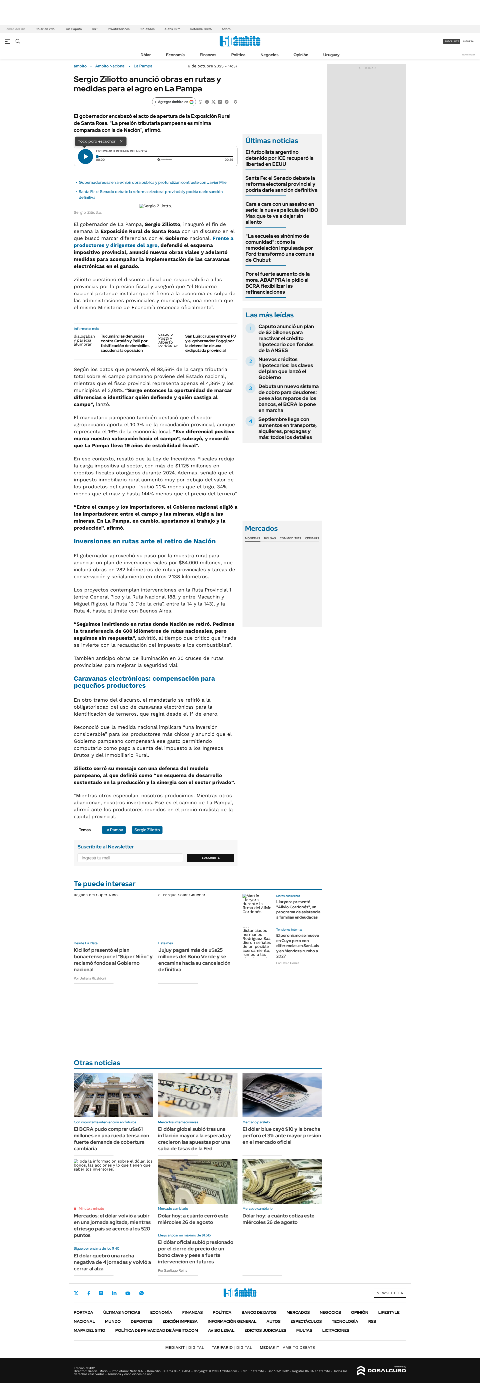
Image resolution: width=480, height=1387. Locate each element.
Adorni (226, 29)
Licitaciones (335, 1330)
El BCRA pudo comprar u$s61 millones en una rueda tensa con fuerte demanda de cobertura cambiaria (111, 1139)
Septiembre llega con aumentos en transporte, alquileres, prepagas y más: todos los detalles (287, 428)
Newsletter (468, 54)
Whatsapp (141, 1293)
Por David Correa (287, 963)
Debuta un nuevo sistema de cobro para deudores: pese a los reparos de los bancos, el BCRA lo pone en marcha (288, 398)
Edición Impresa (180, 1321)
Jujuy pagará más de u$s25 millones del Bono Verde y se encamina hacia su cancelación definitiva (194, 960)
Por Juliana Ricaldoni (90, 978)
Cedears (312, 538)
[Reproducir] (85, 156)
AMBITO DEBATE (287, 1347)
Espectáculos (306, 1321)
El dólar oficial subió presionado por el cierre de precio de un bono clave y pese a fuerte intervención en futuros (195, 1252)
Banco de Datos (259, 1312)
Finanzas (208, 54)
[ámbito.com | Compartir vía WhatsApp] (200, 101)
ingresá (468, 41)
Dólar (145, 54)
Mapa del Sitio (89, 1330)
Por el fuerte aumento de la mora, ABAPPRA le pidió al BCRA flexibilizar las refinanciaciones (278, 283)
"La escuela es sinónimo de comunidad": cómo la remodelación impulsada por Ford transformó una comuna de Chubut (280, 248)
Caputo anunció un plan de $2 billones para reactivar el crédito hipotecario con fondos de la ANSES (286, 338)
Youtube (127, 1293)
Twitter (76, 1293)
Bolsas (270, 538)
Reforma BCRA (201, 29)
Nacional (84, 1321)
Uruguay (331, 54)
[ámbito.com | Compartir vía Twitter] (214, 101)
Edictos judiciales (265, 1330)
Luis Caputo (73, 29)
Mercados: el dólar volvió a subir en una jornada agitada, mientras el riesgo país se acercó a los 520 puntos (112, 1225)
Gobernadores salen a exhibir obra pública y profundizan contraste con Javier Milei (153, 182)
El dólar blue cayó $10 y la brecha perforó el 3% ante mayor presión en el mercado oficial (281, 1135)
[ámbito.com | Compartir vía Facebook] (207, 101)
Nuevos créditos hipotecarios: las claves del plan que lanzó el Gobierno (285, 368)
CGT (95, 29)
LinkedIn (114, 1293)
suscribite (451, 41)
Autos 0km (172, 29)
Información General (232, 1321)
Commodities (290, 538)
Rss (372, 1321)
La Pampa (143, 66)
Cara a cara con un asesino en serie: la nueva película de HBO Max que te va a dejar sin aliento (282, 213)
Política (238, 54)
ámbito (80, 66)
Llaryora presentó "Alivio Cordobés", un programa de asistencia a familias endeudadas (298, 909)
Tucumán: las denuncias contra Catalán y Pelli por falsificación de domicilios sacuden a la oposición (125, 343)
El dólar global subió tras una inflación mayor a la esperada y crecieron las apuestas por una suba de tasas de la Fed (194, 1139)
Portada (83, 1312)
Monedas (252, 538)
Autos (273, 1321)
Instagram (101, 1293)
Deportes (141, 1321)
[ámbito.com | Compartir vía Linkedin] (220, 101)
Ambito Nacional (110, 66)
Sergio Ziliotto (147, 829)
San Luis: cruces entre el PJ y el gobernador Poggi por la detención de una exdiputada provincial (210, 343)
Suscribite (211, 857)
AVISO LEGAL (221, 1330)
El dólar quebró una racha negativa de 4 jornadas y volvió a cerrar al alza (112, 1262)
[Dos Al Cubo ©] (381, 1371)
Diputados (147, 29)
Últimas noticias (121, 1312)
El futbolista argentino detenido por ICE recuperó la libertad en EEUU (280, 158)
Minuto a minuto (91, 1208)
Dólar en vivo (45, 29)
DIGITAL (184, 1347)
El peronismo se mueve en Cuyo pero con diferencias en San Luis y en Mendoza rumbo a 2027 (297, 946)
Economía (175, 54)
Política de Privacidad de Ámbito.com (156, 1330)
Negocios (269, 54)
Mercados (298, 1312)
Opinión (301, 54)
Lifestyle (389, 1312)
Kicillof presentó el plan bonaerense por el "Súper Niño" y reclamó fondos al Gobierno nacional (113, 960)
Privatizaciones (119, 29)
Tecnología (345, 1321)
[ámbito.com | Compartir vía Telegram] (226, 101)
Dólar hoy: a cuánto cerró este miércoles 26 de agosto (193, 1218)
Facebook (89, 1293)
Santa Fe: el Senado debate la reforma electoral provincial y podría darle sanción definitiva (282, 184)
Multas (304, 1330)
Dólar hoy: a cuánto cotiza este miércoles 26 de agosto (278, 1218)
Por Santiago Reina (172, 1270)
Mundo (113, 1321)
